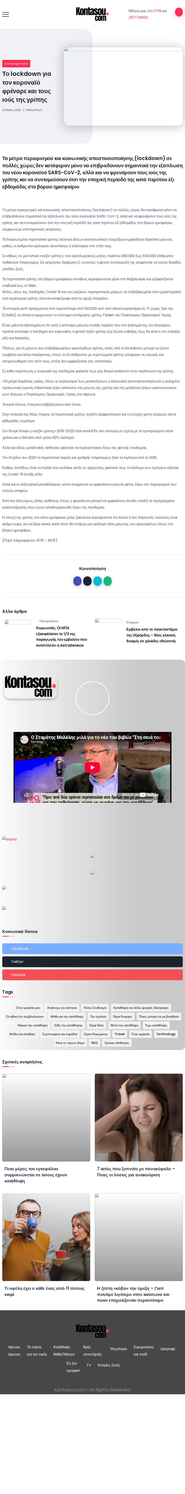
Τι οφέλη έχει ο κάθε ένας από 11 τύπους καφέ (45, 1291)
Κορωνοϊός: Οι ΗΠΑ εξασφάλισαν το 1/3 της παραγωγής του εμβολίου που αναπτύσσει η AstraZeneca (61, 636)
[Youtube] (92, 974)
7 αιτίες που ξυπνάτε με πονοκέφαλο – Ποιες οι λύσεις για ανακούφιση (136, 1172)
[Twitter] (92, 961)
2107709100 (138, 17)
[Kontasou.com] (92, 14)
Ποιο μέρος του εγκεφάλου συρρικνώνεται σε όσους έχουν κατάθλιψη (36, 1175)
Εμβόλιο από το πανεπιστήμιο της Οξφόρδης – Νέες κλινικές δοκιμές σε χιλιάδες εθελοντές (152, 635)
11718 (157, 11)
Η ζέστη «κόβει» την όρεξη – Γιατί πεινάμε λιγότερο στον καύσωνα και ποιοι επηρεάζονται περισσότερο (133, 1294)
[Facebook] (92, 948)
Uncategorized (16, 64)
